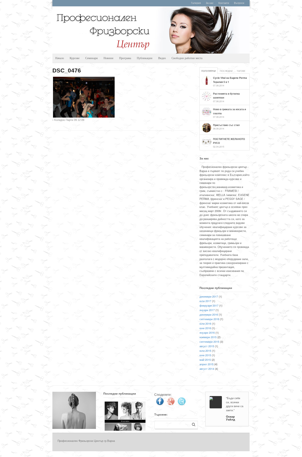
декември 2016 (208, 314)
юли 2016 (205, 323)
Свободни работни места (187, 58)
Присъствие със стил (226, 125)
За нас (209, 3)
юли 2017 (205, 301)
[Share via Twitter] (182, 404)
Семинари (91, 58)
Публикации (144, 58)
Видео (162, 58)
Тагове (241, 70)
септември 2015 (209, 342)
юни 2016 (205, 328)
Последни (226, 70)
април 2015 (206, 364)
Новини (108, 58)
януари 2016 (207, 332)
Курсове (75, 58)
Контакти (223, 3)
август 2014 (206, 369)
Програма (125, 58)
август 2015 (206, 346)
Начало (59, 58)
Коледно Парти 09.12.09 (68, 120)
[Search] (193, 424)
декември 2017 (208, 296)
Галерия (196, 3)
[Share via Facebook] (160, 404)
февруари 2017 (208, 305)
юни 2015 (205, 355)
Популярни (208, 70)
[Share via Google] (171, 404)
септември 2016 (209, 319)
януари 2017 (207, 310)
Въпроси (239, 3)
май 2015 (205, 360)
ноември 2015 (208, 337)
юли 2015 (205, 351)
